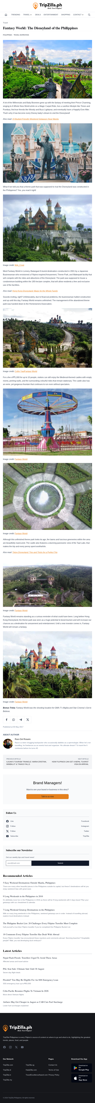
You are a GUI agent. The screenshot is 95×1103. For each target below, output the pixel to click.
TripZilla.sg (30, 1065)
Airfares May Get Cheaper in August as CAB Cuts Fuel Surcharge (33, 1001)
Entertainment (51, 15)
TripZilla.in (7, 1075)
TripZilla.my (7, 1080)
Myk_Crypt (19, 265)
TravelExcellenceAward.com (37, 1075)
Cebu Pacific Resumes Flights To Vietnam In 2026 (25, 990)
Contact (77, 15)
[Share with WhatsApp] (13, 719)
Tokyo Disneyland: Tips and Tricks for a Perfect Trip (34, 552)
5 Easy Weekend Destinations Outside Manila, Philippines (29, 882)
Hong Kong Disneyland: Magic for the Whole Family (35, 291)
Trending (15, 15)
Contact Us (52, 1065)
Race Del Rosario (23, 739)
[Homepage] (6, 15)
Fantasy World (21, 459)
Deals (38, 15)
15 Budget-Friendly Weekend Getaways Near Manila (35, 119)
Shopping (65, 15)
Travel (26, 15)
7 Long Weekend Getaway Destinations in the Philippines (29, 909)
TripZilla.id (7, 1070)
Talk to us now (47, 796)
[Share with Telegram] (20, 719)
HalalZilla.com (31, 1070)
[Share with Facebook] (6, 719)
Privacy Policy (53, 1075)
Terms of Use (53, 1070)
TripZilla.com (8, 1065)
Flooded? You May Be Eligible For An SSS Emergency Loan (30, 979)
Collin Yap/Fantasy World (26, 371)
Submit (60, 863)
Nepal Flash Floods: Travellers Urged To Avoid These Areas (30, 957)
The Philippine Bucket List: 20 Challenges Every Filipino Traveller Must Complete (40, 923)
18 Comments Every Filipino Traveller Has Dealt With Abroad (31, 934)
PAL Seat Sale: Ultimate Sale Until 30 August (23, 968)
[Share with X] (27, 719)
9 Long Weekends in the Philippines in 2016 (23, 896)
